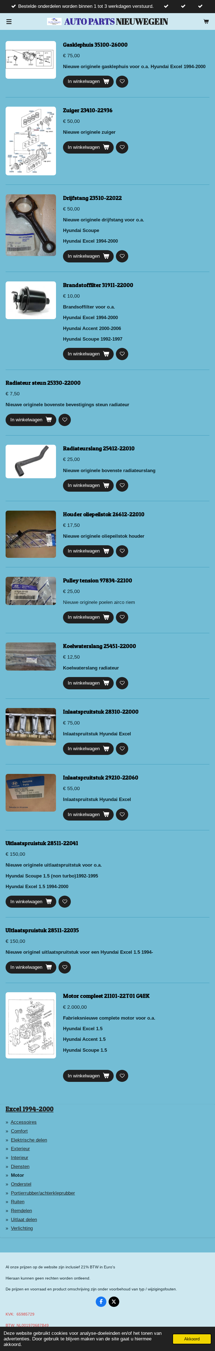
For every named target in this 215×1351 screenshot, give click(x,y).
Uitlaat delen (24, 1219)
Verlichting (22, 1228)
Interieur (19, 1157)
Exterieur (20, 1148)
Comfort (19, 1131)
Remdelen (21, 1210)
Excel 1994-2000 (29, 1109)
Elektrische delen (29, 1140)
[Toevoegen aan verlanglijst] (122, 82)
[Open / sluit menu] (9, 21)
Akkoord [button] (192, 1338)
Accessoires (24, 1122)
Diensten (20, 1166)
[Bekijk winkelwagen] (206, 21)
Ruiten (17, 1201)
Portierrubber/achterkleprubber (43, 1193)
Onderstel (21, 1184)
